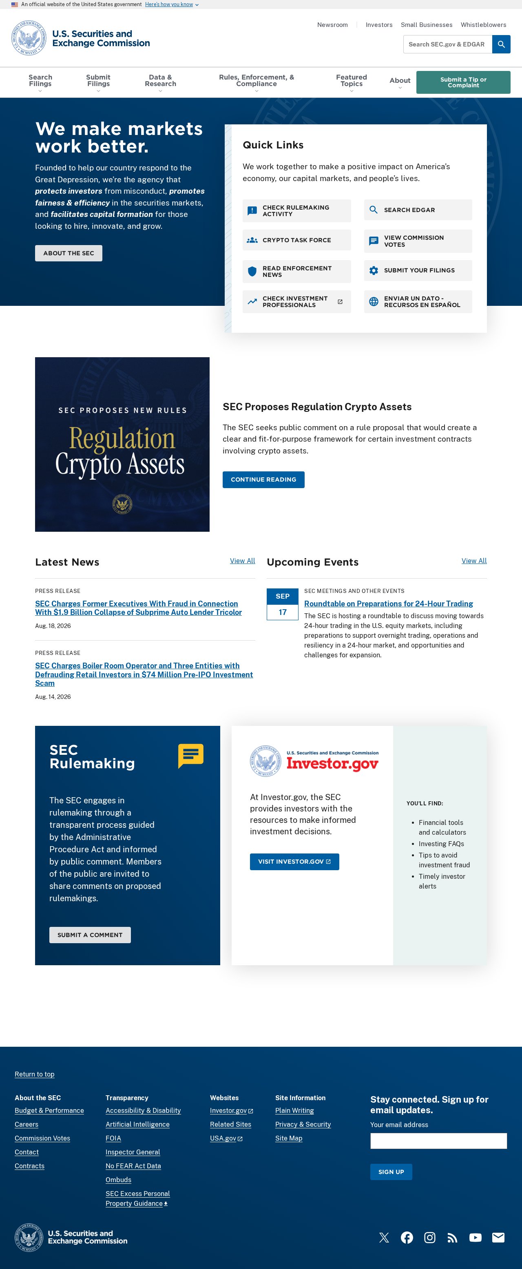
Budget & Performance (49, 1110)
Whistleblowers (484, 24)
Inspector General (133, 1152)
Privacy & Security (303, 1124)
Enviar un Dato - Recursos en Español (422, 301)
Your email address (399, 1125)
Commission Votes (42, 1138)
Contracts (29, 1166)
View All (242, 561)
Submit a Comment (90, 934)
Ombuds (118, 1180)
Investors (379, 24)
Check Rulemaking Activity (296, 210)
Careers (26, 1124)
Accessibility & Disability (143, 1110)
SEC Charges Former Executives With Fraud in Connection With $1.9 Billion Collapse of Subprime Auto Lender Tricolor (138, 608)
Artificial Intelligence (138, 1124)
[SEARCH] (501, 44)
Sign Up (391, 1171)
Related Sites (230, 1124)
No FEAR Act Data (133, 1166)
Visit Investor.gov (291, 861)
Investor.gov (228, 1110)
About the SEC (68, 253)
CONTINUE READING (263, 479)
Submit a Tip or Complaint (463, 82)
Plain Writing (294, 1110)
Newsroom (332, 24)
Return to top (35, 1074)
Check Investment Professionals (295, 301)
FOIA (113, 1138)
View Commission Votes (414, 241)
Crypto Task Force (297, 240)
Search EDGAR (409, 209)
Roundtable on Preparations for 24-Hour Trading (388, 603)
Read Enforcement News (297, 271)
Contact (27, 1152)
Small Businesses (427, 24)
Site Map (289, 1138)
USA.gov (223, 1138)
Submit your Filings (419, 270)
